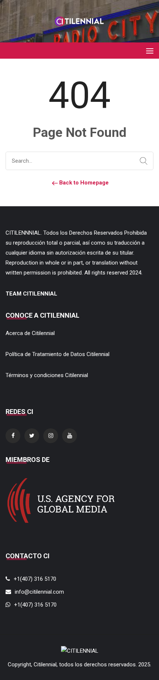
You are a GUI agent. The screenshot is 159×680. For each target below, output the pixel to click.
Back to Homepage (83, 182)
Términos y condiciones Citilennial (47, 375)
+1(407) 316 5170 (35, 579)
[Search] (142, 161)
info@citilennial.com (39, 591)
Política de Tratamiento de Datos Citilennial (57, 354)
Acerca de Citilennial (30, 333)
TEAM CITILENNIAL (31, 293)
